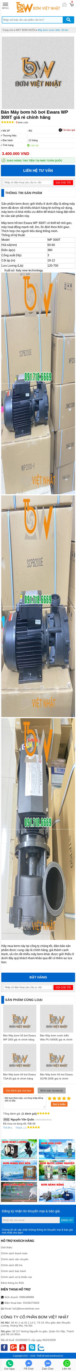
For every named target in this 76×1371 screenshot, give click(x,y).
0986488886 (26, 1297)
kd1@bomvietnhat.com (26, 1308)
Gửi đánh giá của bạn (18, 1090)
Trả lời (7, 1127)
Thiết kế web (43, 1356)
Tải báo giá (68, 129)
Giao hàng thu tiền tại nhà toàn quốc (34, 160)
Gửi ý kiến (59, 1104)
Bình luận (22, 123)
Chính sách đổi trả (11, 1265)
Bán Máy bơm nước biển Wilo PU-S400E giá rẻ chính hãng (56, 1039)
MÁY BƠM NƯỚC (26, 30)
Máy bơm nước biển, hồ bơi (53, 30)
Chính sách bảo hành (13, 1271)
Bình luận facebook (51, 1090)
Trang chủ (7, 30)
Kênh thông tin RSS (12, 1282)
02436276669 (31, 1302)
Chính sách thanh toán (14, 1253)
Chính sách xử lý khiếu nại (16, 1276)
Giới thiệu (6, 1247)
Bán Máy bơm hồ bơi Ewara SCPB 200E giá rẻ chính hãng (56, 1078)
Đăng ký (67, 1220)
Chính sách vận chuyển (14, 1259)
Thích (18, 1127)
